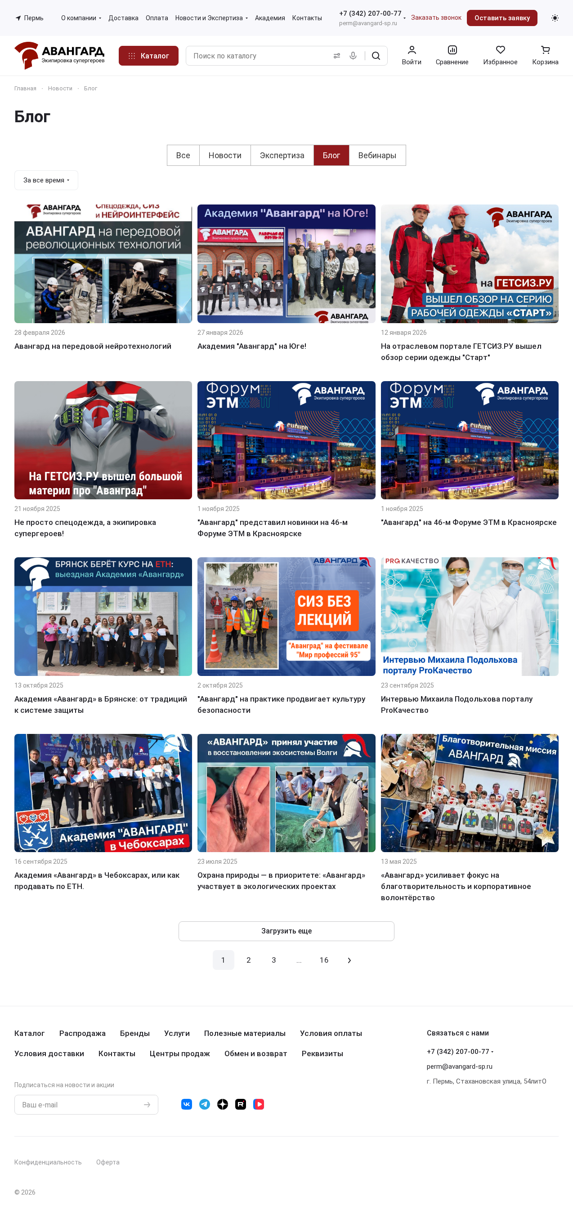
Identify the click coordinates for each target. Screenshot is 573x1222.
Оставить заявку (502, 18)
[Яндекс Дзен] (222, 1104)
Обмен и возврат (255, 1053)
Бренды (135, 1033)
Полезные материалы (245, 1033)
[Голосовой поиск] (355, 55)
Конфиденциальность (48, 1162)
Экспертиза (282, 155)
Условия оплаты (331, 1033)
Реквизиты (322, 1053)
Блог (331, 155)
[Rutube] (240, 1104)
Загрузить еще (286, 931)
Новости (225, 155)
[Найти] (376, 55)
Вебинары (377, 155)
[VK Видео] (258, 1104)
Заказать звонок (436, 17)
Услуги (177, 1033)
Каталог (29, 1033)
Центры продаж (180, 1053)
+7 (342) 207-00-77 (370, 13)
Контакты (116, 1053)
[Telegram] (204, 1104)
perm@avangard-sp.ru (368, 23)
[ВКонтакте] (186, 1104)
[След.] (349, 960)
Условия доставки (49, 1053)
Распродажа (82, 1033)
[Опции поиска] (335, 55)
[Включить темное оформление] (555, 18)
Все (183, 155)
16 (324, 959)
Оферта (108, 1162)
